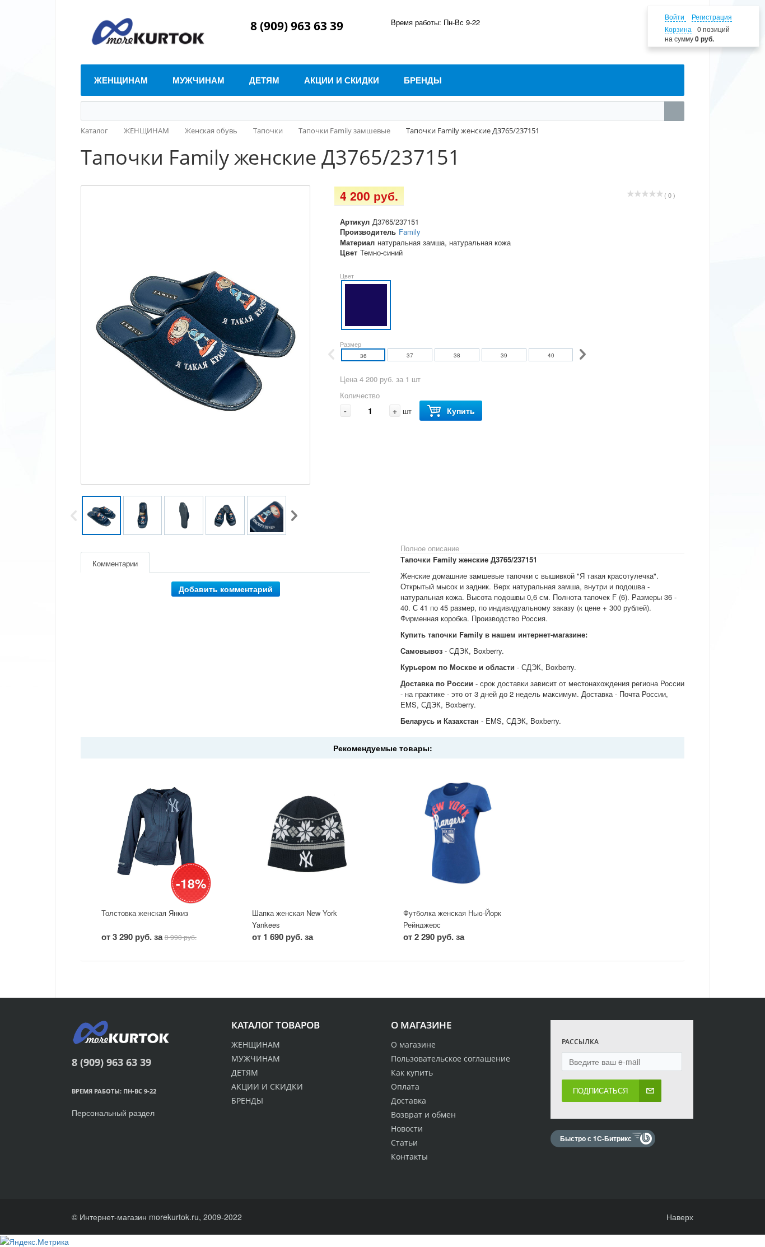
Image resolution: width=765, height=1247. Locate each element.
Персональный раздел (113, 1112)
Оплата (405, 1086)
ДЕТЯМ (244, 1072)
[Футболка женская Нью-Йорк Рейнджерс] (458, 833)
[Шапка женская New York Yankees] (307, 833)
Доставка (408, 1100)
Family (410, 231)
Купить (461, 410)
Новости (407, 1128)
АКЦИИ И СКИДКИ (267, 1086)
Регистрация (712, 16)
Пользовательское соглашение (450, 1058)
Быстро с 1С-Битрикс (596, 1138)
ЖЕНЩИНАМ (255, 1044)
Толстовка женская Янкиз (144, 913)
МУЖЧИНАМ (255, 1058)
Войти (675, 16)
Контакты (409, 1156)
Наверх (678, 1216)
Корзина (678, 29)
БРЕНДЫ (247, 1100)
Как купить (412, 1072)
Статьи (404, 1142)
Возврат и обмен (423, 1114)
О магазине (413, 1044)
